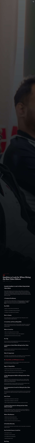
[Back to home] (33, 1)
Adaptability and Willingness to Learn (14, 359)
